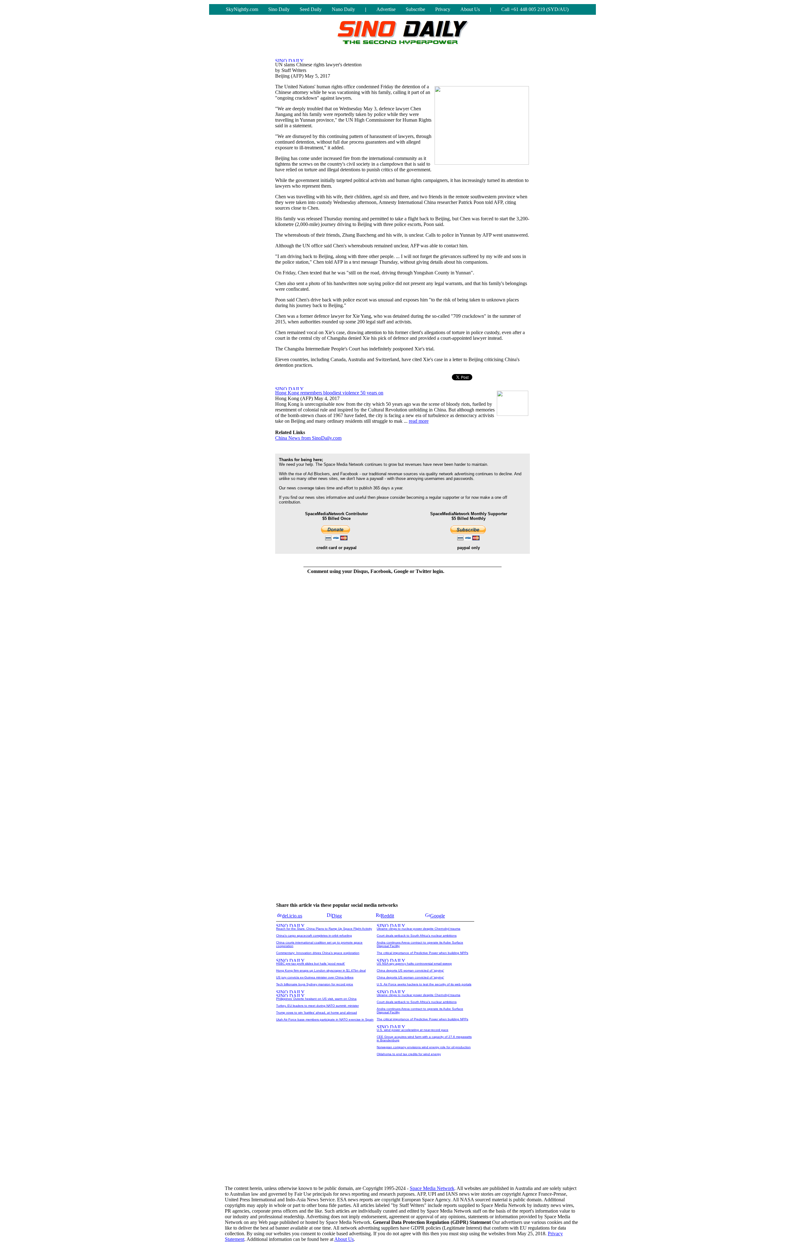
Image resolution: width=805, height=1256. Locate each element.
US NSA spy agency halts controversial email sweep (414, 963)
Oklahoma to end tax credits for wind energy (409, 1054)
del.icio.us (292, 915)
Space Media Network (432, 1188)
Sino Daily (279, 9)
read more (419, 421)
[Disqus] (375, 658)
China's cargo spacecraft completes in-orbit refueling (314, 935)
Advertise (386, 9)
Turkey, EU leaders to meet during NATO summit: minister (317, 1005)
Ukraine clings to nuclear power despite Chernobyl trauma (418, 928)
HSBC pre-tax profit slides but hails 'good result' (310, 963)
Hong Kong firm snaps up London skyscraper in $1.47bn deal (321, 970)
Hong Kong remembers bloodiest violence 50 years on (329, 392)
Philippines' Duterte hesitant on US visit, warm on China (316, 998)
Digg (337, 915)
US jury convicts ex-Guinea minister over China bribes (314, 977)
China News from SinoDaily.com (308, 438)
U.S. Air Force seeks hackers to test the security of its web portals (424, 984)
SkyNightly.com (242, 9)
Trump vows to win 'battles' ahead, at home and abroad (316, 1012)
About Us (470, 9)
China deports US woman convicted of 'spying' (410, 970)
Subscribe (415, 9)
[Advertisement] (402, 1131)
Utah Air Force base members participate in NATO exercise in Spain (325, 1019)
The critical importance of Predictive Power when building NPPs (422, 953)
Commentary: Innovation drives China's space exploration (317, 953)
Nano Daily (343, 9)
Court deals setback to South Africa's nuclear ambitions (417, 935)
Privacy (442, 9)
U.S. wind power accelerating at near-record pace (412, 1030)
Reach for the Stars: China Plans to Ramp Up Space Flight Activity (324, 928)
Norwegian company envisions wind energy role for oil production (424, 1047)
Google (437, 915)
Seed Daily (311, 9)
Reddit (387, 915)
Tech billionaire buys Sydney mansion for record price (314, 984)
